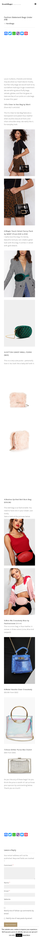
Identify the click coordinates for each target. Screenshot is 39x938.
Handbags (10, 23)
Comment (8, 865)
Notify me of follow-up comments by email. (19, 912)
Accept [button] (19, 935)
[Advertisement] (19, 56)
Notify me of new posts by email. (19, 918)
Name (7, 883)
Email (7, 891)
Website (7, 899)
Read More (26, 935)
